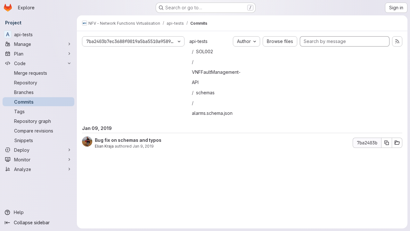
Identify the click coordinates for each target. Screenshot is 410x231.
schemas (205, 92)
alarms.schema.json (212, 113)
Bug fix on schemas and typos (128, 140)
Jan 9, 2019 (143, 146)
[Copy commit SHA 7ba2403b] (386, 143)
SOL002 (204, 51)
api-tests (198, 41)
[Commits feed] (397, 41)
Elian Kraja (104, 146)
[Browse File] (397, 143)
